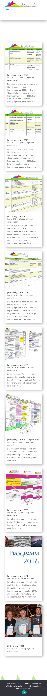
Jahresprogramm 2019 (17, 365)
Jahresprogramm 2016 (17, 576)
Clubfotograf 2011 (15, 646)
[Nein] (44, 688)
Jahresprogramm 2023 (17, 75)
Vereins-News (13, 651)
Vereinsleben (12, 80)
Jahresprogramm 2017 (17, 510)
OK (24, 692)
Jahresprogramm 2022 (17, 140)
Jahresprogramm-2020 (17, 292)
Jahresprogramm (27, 77)
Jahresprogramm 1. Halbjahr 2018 (23, 439)
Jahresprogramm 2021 (17, 216)
